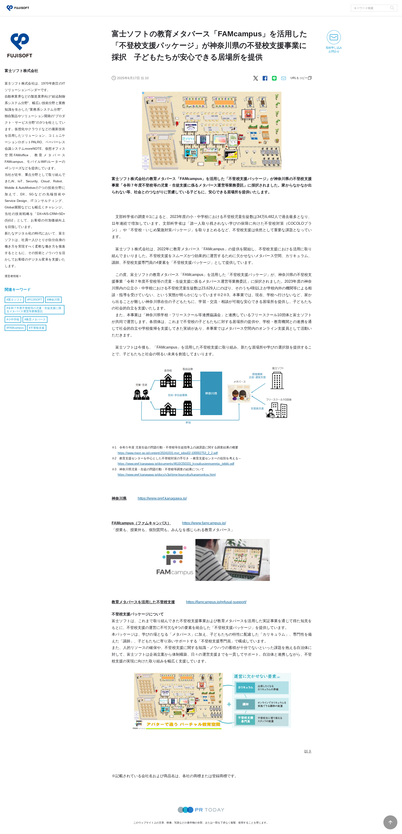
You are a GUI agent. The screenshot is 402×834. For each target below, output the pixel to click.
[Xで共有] (255, 78)
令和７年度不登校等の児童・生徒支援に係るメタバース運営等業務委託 (34, 309)
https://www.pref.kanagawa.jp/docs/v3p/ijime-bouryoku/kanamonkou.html (167, 474)
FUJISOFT (35, 299)
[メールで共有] (283, 78)
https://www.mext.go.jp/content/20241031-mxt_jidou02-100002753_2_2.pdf (168, 453)
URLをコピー (299, 78)
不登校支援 (37, 327)
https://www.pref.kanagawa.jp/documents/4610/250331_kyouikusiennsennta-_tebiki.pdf (176, 463)
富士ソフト (15, 299)
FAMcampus (16, 327)
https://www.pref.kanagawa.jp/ (162, 498)
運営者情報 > (13, 276)
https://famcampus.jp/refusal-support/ (216, 602)
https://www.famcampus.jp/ (204, 523)
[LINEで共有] (274, 78)
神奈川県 (54, 299)
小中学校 (13, 319)
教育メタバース (36, 319)
